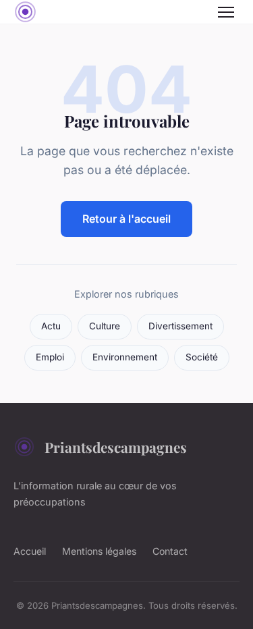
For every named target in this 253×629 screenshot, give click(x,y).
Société (202, 357)
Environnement (124, 357)
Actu (51, 326)
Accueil (29, 551)
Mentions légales (99, 551)
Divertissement (180, 326)
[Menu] (226, 12)
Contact (170, 551)
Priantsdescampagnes (116, 446)
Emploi (50, 357)
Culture (104, 326)
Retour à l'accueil (126, 218)
